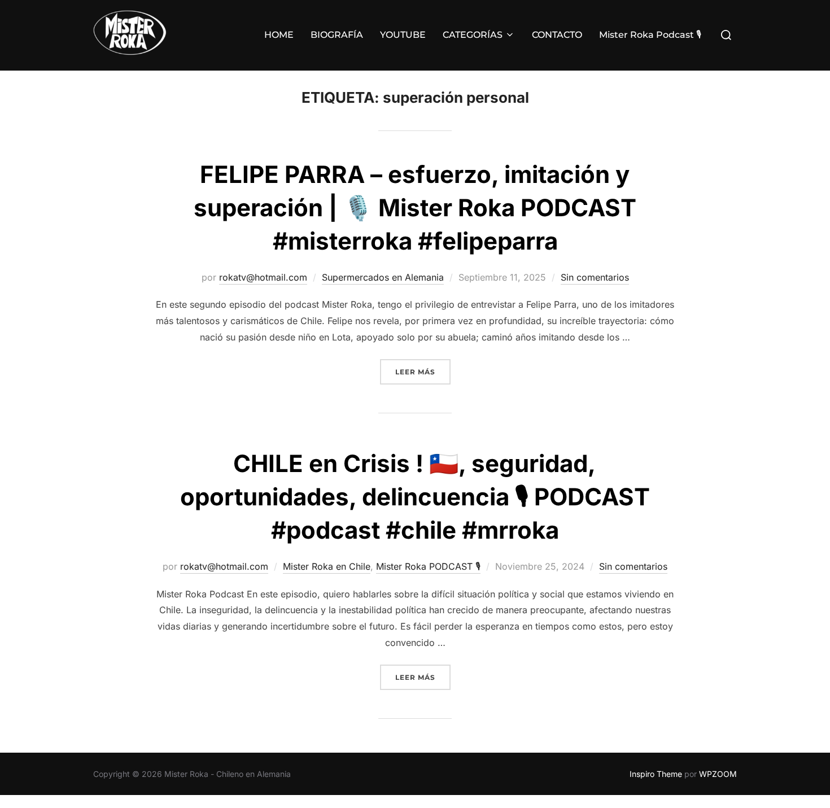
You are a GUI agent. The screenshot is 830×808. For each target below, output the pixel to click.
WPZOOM (718, 774)
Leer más (423, 371)
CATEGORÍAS (473, 34)
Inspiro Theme (656, 774)
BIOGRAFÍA (337, 34)
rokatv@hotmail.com (263, 277)
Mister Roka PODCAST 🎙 (428, 566)
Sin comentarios (595, 277)
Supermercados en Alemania (383, 277)
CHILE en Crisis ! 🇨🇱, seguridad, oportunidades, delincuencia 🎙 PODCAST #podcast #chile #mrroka (415, 496)
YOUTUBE (403, 34)
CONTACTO (557, 34)
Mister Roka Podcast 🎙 (650, 34)
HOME (279, 34)
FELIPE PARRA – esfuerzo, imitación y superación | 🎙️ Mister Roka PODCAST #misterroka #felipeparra (415, 207)
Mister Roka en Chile (326, 566)
